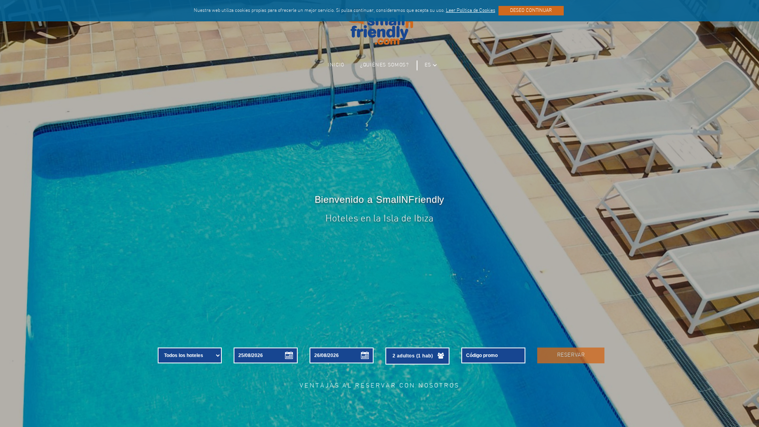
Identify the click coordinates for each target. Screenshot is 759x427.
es (428, 65)
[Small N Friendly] (379, 26)
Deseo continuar (531, 10)
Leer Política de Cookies (470, 10)
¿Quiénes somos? (384, 65)
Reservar (571, 355)
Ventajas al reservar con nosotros (379, 386)
